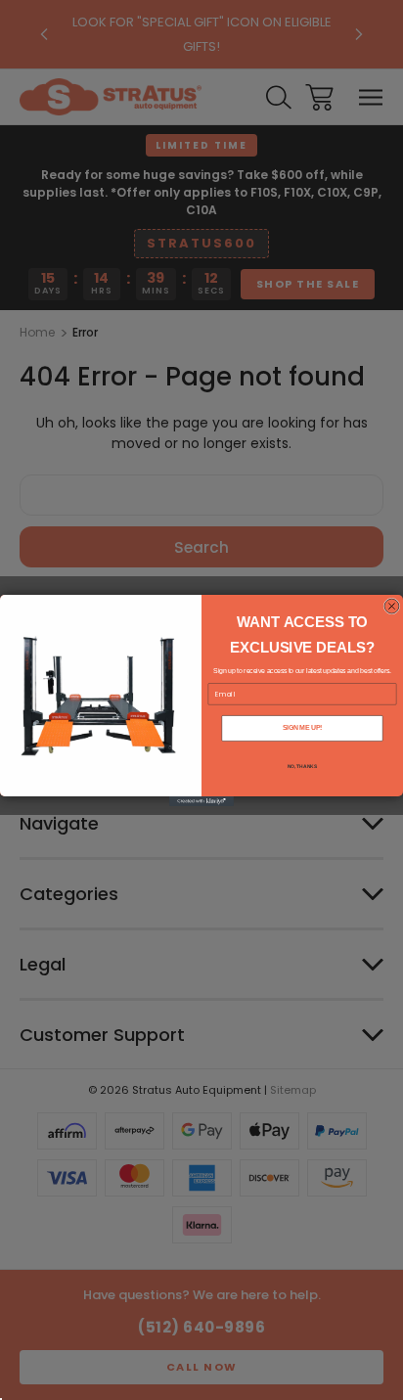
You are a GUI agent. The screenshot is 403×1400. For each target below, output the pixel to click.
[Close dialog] (391, 606)
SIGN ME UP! (303, 727)
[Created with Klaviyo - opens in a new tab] (201, 801)
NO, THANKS (303, 766)
